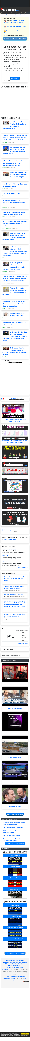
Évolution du (16, 26)
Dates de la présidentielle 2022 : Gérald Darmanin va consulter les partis (18, 174)
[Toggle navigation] (27, 9)
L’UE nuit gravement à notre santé (13, 594)
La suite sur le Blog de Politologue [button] (15, 844)
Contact (7, 976)
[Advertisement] (15, 3)
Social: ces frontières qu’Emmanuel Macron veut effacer (14, 185)
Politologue (5, 969)
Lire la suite (14, 78)
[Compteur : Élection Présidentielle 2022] (15, 933)
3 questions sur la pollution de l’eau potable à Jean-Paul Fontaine (14, 587)
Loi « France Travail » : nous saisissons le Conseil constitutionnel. (15, 615)
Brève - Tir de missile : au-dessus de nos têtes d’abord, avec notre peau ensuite (14, 578)
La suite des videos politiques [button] (15, 814)
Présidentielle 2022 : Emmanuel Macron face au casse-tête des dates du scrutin (14, 291)
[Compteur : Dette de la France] (15, 872)
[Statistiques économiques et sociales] (15, 468)
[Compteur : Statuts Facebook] (15, 894)
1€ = (19, 13)
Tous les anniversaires (22, 567)
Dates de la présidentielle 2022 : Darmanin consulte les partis (13, 213)
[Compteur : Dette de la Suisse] (15, 883)
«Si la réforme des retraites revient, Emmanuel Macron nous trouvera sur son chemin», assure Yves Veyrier (14, 251)
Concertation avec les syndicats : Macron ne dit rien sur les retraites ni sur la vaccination (14, 304)
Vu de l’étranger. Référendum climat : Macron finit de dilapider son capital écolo (14, 223)
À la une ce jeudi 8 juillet (11, 193)
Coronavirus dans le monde (15, 967)
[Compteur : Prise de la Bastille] (15, 910)
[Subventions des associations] (15, 486)
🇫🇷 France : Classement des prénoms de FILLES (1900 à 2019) (15, 420)
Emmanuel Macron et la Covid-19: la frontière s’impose (14, 324)
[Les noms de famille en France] (15, 452)
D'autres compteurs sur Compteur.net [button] (15, 953)
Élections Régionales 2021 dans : (12, 530)
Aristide (15, 541)
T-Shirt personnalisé (15, 965)
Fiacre (5, 539)
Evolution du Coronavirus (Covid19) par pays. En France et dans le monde (15, 441)
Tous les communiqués (22, 623)
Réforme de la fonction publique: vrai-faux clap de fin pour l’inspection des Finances (13, 163)
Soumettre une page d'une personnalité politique (14, 977)
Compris (25, 1033)
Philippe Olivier (6, 562)
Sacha (14, 539)
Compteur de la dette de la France (15, 964)
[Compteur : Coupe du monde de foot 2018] (15, 944)
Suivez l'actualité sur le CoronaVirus (15, 38)
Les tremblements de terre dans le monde (15, 962)
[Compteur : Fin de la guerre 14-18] (15, 922)
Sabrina (10, 539)
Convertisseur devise (22, 643)
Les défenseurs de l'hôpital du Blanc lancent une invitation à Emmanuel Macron (14, 125)
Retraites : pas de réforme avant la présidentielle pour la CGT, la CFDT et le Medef (13, 266)
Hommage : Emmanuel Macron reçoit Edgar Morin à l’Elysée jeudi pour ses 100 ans (13, 150)
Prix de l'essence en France (15, 960)
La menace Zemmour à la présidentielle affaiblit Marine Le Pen (13, 202)
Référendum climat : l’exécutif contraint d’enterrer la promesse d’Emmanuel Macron (14, 351)
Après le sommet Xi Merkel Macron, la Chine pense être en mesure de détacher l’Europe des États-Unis (14, 137)
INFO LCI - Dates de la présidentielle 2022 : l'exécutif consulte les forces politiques (13, 236)
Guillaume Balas (6, 555)
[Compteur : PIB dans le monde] (15, 861)
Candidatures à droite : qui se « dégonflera (18, 314)
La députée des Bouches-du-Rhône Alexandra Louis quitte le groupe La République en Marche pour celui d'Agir (14, 336)
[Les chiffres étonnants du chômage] (15, 518)
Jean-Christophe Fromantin (9, 549)
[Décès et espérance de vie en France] (15, 502)
